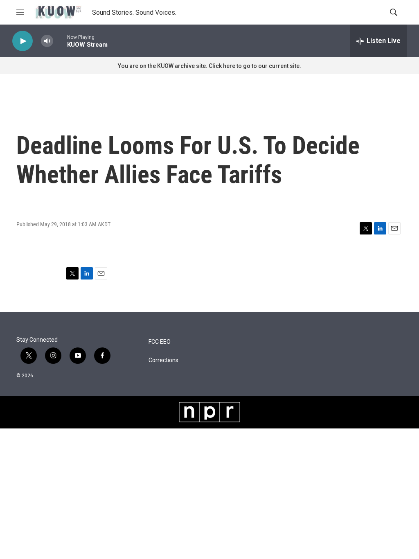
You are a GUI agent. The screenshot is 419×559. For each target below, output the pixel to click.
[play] (22, 41)
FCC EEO (160, 342)
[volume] (47, 41)
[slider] (60, 40)
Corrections (163, 360)
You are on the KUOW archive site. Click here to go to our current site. (209, 66)
